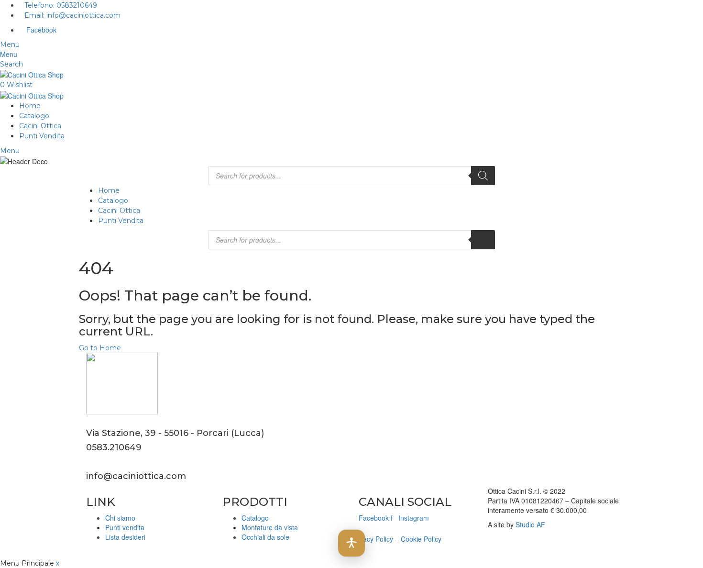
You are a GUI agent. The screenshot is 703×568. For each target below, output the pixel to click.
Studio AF (530, 524)
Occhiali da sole (265, 537)
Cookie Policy (421, 539)
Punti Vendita (42, 136)
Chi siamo (120, 518)
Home (30, 105)
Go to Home (100, 348)
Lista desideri (125, 537)
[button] (351, 543)
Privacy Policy (372, 539)
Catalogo (34, 115)
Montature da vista (270, 527)
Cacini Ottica (40, 126)
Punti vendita (124, 527)
